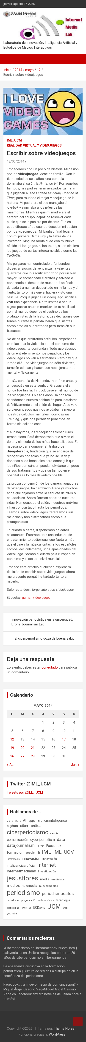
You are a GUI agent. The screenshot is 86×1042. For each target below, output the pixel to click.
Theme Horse (64, 1028)
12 (12, 739)
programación (28, 900)
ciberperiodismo (27, 832)
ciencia (54, 833)
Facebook (53, 846)
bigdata (12, 826)
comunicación (17, 839)
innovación (49, 859)
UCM (54, 906)
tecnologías (13, 907)
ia (38, 852)
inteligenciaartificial (21, 866)
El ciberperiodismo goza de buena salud (45, 638)
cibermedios (30, 825)
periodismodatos (58, 893)
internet (46, 865)
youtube (12, 913)
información (13, 859)
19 (12, 748)
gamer (27, 597)
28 (33, 756)
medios (13, 885)
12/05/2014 (15, 161)
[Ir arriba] (78, 1021)
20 (22, 748)
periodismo (23, 893)
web (65, 907)
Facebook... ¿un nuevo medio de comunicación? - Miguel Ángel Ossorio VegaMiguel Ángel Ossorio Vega (40, 989)
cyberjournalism (42, 839)
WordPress (57, 1034)
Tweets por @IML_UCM (25, 792)
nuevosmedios (48, 885)
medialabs (57, 879)
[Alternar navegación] (9, 59)
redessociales (46, 900)
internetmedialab (21, 871)
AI (24, 820)
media (44, 879)
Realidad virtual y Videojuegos (34, 145)
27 (22, 756)
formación (15, 852)
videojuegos (41, 597)
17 (64, 739)
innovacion (31, 858)
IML (46, 852)
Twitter (26, 907)
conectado (50, 667)
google (30, 852)
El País (40, 846)
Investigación (47, 871)
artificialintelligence (52, 820)
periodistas (13, 900)
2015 (10, 820)
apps (32, 820)
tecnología (63, 900)
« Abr (11, 765)
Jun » (75, 765)
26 (12, 756)
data (61, 839)
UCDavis (39, 908)
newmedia (29, 886)
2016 (18, 820)
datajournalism (21, 845)
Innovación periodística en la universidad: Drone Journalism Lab (42, 621)
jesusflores (22, 878)
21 (33, 748)
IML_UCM (14, 140)
